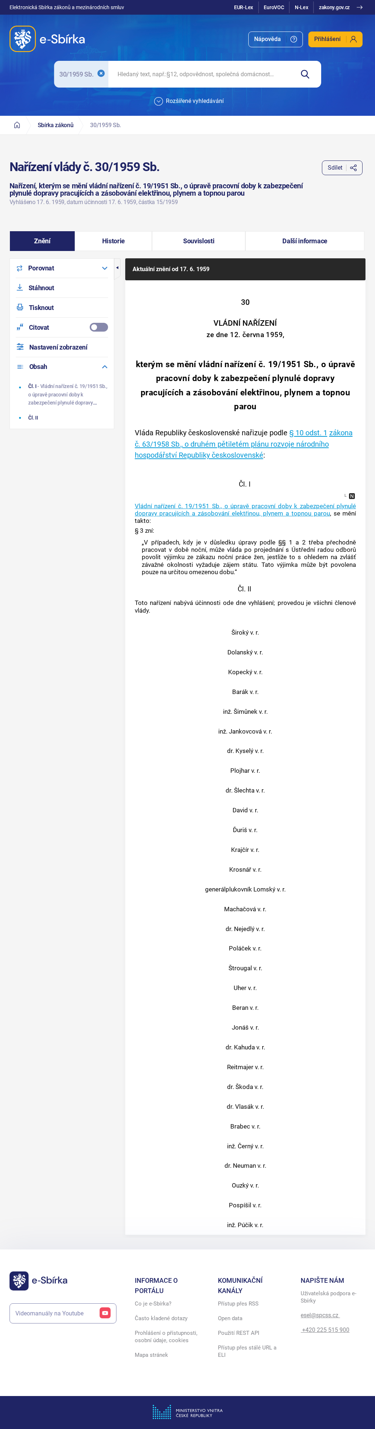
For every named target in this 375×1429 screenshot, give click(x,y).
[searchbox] (201, 74)
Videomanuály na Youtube (49, 1313)
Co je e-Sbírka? (153, 1303)
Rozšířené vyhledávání (195, 100)
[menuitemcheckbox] (62, 327)
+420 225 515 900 (325, 1329)
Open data (230, 1318)
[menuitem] (275, 39)
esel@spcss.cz (320, 1315)
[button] (42, 241)
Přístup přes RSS (238, 1303)
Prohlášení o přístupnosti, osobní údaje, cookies (166, 1337)
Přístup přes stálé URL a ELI (247, 1351)
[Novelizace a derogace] (352, 496)
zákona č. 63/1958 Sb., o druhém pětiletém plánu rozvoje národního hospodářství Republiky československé (244, 443)
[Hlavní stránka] (17, 125)
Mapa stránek (151, 1355)
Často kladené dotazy (161, 1318)
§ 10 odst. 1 (308, 432)
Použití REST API (238, 1333)
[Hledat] (307, 74)
